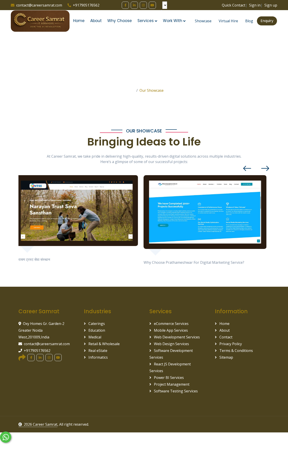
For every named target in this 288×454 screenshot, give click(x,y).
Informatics (98, 357)
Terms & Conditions (235, 350)
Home (79, 20)
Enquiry (267, 20)
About (96, 20)
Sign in (255, 5)
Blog (249, 20)
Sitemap (225, 357)
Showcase (203, 20)
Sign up (270, 5)
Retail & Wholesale (104, 343)
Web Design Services (171, 343)
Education (96, 330)
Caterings (96, 323)
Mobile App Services (170, 330)
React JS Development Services (170, 367)
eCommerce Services (171, 323)
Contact (225, 337)
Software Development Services (171, 354)
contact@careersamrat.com (39, 5)
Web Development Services (176, 337)
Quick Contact (233, 5)
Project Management (171, 384)
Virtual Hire (228, 20)
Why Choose (119, 20)
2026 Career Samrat (40, 424)
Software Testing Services (175, 391)
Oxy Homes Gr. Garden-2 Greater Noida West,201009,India (41, 330)
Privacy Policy (230, 343)
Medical (94, 337)
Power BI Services (168, 377)
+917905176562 (86, 5)
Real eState (97, 350)
